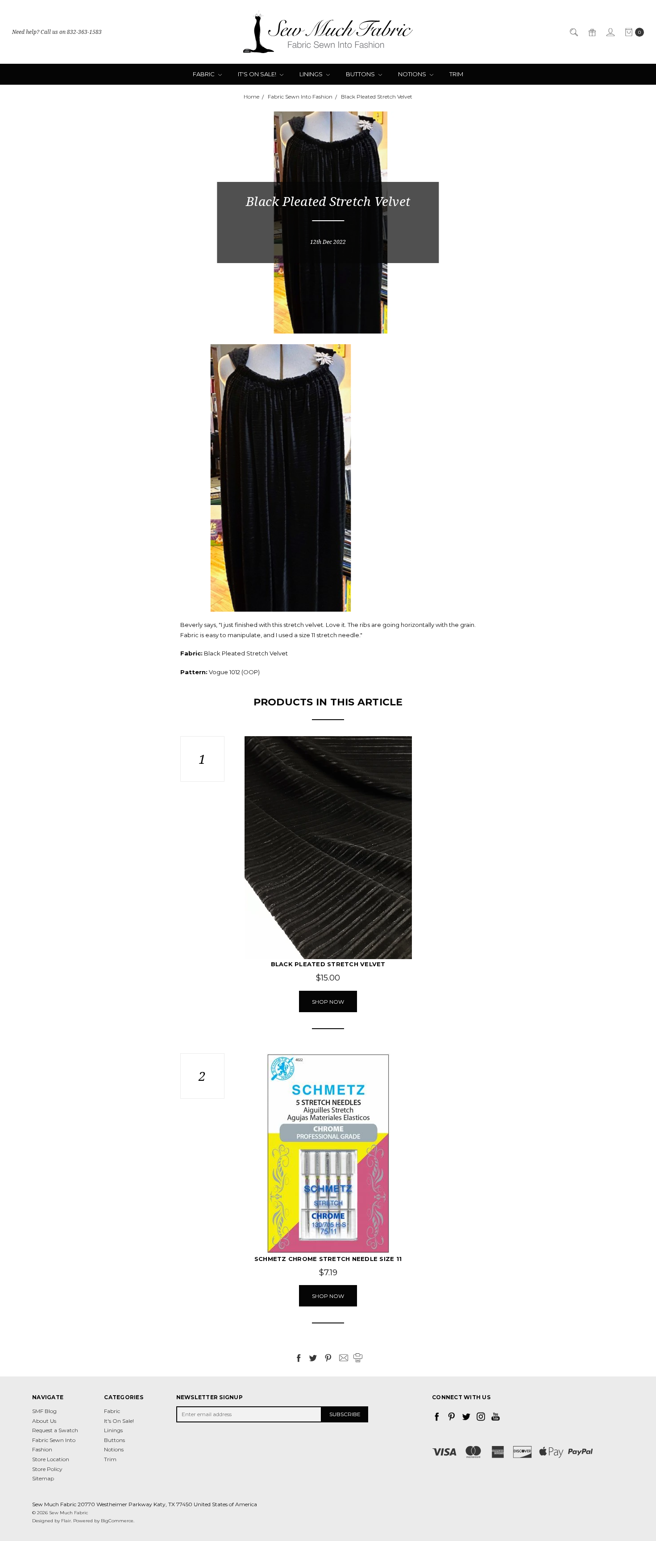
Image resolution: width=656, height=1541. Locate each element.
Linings (311, 74)
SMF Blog (44, 1411)
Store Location (50, 1459)
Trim (456, 74)
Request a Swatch (55, 1430)
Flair (66, 1521)
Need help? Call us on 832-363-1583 (57, 32)
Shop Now (328, 1001)
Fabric (204, 74)
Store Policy (47, 1469)
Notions (413, 74)
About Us (44, 1420)
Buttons (361, 74)
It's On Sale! (258, 74)
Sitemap (43, 1478)
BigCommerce (117, 1521)
